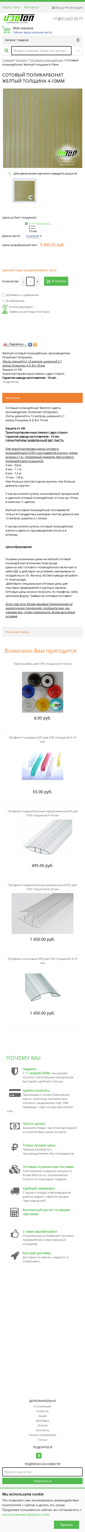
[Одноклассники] (35, 344)
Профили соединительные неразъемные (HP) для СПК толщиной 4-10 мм (43, 813)
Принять (66, 1525)
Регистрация (74, 7)
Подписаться (43, 1481)
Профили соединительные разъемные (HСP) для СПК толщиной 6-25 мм (42, 887)
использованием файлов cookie (26, 1514)
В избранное (15, 301)
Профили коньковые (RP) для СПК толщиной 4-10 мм (42, 961)
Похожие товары (17, 632)
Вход (58, 7)
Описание (12, 398)
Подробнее (11, 382)
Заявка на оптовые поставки (29, 312)
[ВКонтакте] (30, 344)
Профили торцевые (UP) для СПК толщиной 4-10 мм (42, 739)
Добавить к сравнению (22, 295)
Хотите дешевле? (21, 307)
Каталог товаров (16, 40)
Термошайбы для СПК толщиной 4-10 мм (43, 664)
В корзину (59, 281)
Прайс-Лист (11, 7)
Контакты (31, 7)
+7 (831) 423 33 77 (68, 18)
